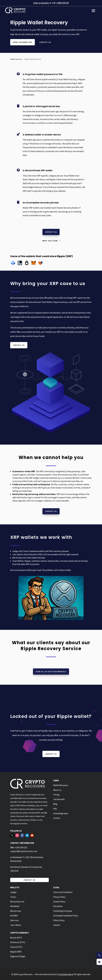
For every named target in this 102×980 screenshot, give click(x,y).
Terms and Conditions (63, 892)
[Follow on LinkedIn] (27, 835)
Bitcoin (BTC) (16, 937)
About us (57, 790)
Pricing (56, 794)
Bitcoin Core (15, 911)
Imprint (56, 925)
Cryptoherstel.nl (65, 974)
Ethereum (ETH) (17, 942)
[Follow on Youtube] (32, 835)
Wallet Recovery (16, 59)
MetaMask (14, 906)
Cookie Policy (59, 901)
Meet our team (50, 240)
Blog (55, 804)
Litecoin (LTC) (16, 947)
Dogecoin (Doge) (17, 956)
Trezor (13, 897)
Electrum (14, 920)
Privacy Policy (59, 897)
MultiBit (14, 915)
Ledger (13, 892)
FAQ (55, 808)
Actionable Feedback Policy (65, 915)
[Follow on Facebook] (22, 835)
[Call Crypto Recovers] (99, 955)
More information (22, 42)
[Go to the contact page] (99, 962)
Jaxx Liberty (15, 925)
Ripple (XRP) (16, 951)
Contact (56, 818)
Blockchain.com (17, 901)
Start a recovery (41, 3)
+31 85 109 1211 (20, 847)
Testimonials (59, 799)
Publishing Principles (62, 911)
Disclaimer (58, 906)
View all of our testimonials (51, 671)
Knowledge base (60, 813)
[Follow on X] (12, 835)
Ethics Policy (59, 920)
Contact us (45, 42)
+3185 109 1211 (62, 3)
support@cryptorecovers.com (23, 851)
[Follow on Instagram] (17, 835)
